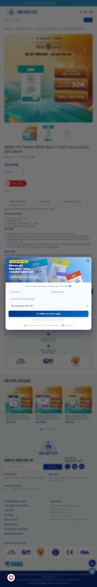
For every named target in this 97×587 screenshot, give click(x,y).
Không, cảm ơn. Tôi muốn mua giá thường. (48, 319)
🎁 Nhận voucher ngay (49, 313)
